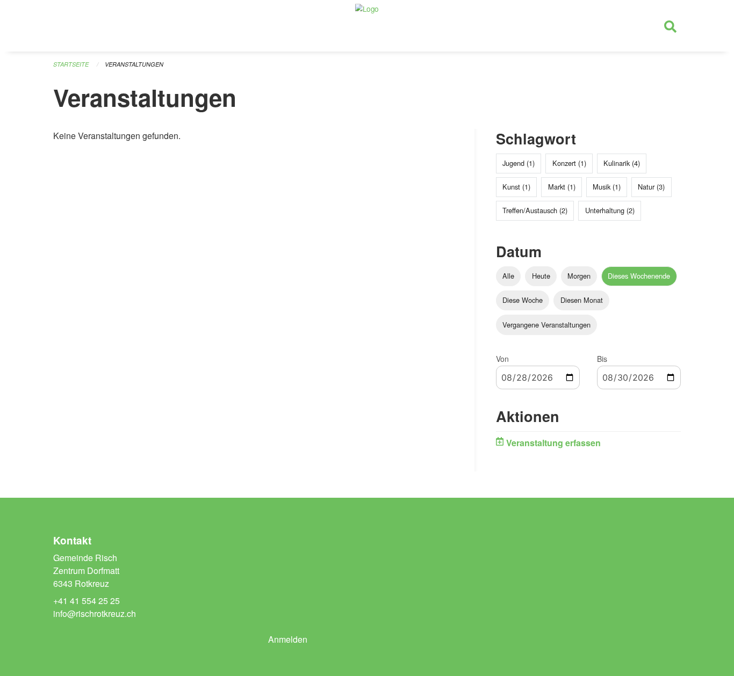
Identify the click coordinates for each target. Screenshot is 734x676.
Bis (602, 358)
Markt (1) (561, 186)
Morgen (579, 276)
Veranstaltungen (134, 64)
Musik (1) (607, 186)
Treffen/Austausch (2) (534, 210)
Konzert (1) (569, 163)
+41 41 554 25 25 (86, 600)
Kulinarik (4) (621, 163)
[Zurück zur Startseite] (367, 26)
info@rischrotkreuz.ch (94, 613)
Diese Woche (522, 300)
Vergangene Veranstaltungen (546, 324)
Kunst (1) (516, 186)
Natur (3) (651, 186)
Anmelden (287, 639)
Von (502, 358)
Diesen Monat (581, 300)
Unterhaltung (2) (610, 210)
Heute (541, 276)
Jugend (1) (518, 163)
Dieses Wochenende (639, 276)
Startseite (71, 64)
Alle (508, 276)
